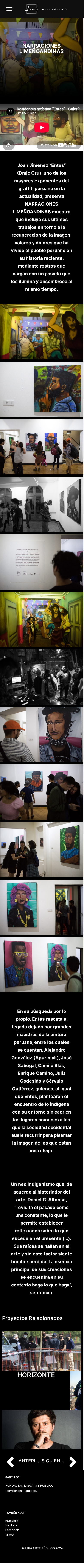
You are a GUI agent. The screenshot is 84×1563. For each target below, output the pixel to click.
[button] (9, 9)
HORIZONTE (36, 1375)
